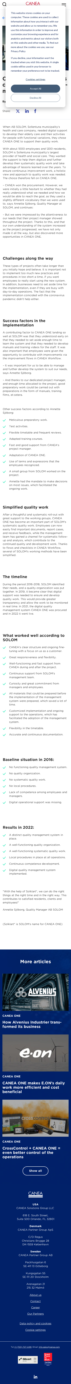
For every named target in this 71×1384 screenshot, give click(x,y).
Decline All (35, 97)
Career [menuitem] (35, 1307)
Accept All (35, 88)
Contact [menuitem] (35, 1301)
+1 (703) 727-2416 (23, 1347)
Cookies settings (35, 79)
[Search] (4, 5)
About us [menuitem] (36, 1295)
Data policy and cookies (35, 1323)
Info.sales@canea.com (49, 1347)
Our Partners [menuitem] (35, 1313)
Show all (35, 1170)
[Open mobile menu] (64, 5)
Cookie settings (35, 1330)
